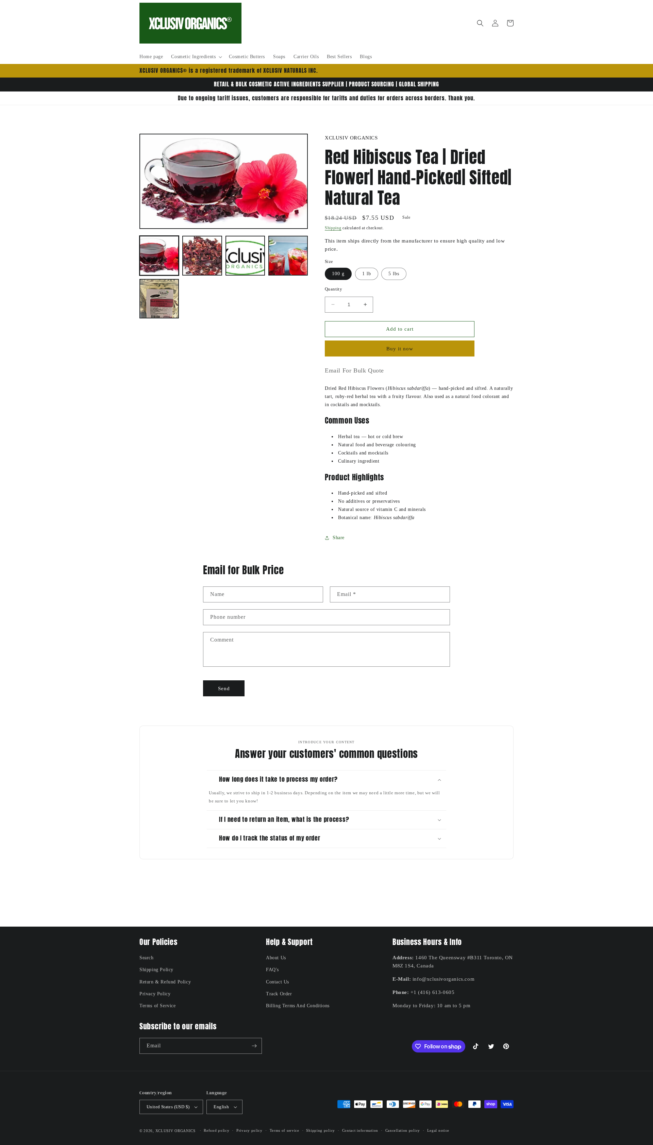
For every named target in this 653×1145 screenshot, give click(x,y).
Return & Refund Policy (165, 981)
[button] (196, 57)
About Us (276, 957)
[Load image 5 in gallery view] (159, 298)
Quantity (333, 289)
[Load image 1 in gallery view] (159, 255)
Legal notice (438, 1130)
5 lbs (393, 273)
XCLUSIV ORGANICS (175, 1131)
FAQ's (272, 969)
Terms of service (284, 1130)
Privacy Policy (154, 993)
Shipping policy (320, 1130)
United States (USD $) (168, 1106)
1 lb (366, 273)
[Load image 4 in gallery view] (288, 255)
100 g (338, 273)
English (221, 1106)
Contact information (360, 1130)
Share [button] (339, 537)
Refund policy (216, 1130)
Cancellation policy (402, 1130)
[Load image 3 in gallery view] (245, 255)
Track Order (279, 993)
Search (146, 957)
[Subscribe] (254, 1046)
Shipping (333, 228)
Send (224, 688)
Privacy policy (249, 1130)
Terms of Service (157, 1005)
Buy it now (399, 348)
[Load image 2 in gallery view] (202, 255)
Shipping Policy (156, 969)
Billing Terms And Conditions (298, 1005)
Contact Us (277, 981)
